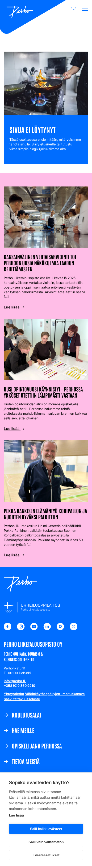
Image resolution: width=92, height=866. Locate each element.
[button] (73, 8)
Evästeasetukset (46, 855)
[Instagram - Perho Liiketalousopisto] (21, 629)
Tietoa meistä (26, 761)
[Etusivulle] (20, 12)
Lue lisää (16, 815)
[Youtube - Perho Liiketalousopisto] (34, 629)
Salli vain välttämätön (46, 842)
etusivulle (48, 144)
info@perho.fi (15, 681)
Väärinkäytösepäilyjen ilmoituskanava (55, 694)
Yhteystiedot (14, 694)
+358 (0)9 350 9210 (19, 685)
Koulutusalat (26, 714)
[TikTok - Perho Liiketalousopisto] (60, 629)
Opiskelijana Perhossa (37, 745)
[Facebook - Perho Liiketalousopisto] (7, 629)
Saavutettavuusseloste (22, 699)
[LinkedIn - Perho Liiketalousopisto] (47, 629)
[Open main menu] (85, 8)
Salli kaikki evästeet (46, 829)
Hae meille (23, 730)
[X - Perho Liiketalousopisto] (73, 629)
